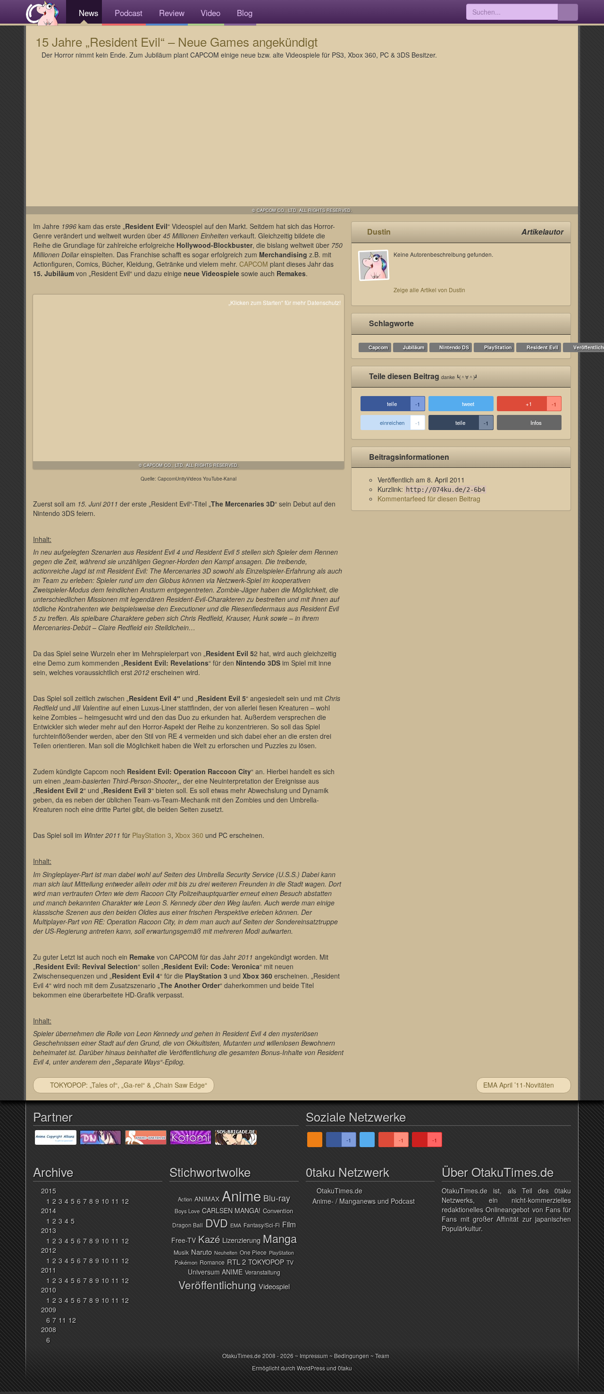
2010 (48, 1289)
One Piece (253, 1252)
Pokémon (186, 1262)
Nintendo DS (454, 347)
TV (290, 1262)
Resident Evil (542, 347)
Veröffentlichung (217, 1284)
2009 (48, 1309)
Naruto (201, 1252)
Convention (278, 1210)
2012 (48, 1250)
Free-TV (183, 1240)
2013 (48, 1230)
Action (185, 1199)
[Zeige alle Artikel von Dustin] (376, 274)
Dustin (379, 231)
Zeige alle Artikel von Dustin (429, 290)
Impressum (314, 1356)
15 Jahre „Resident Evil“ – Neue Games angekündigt (176, 41)
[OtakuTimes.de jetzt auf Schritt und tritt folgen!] (367, 1139)
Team (382, 1356)
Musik (181, 1252)
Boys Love (187, 1211)
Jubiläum (413, 347)
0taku (345, 1368)
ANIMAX (206, 1198)
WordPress (311, 1368)
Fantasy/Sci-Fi (261, 1225)
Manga (280, 1238)
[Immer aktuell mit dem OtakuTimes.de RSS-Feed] (314, 1139)
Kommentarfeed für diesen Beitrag (429, 498)
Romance (212, 1262)
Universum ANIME (215, 1271)
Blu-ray (276, 1197)
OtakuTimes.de (42, 12)
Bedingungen (351, 1356)
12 (125, 1201)
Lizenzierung (241, 1240)
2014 (48, 1210)
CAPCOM (253, 264)
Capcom (378, 347)
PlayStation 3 (151, 835)
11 (115, 1201)
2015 (48, 1190)
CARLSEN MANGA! (231, 1210)
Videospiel (274, 1286)
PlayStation (498, 347)
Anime (241, 1195)
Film (289, 1224)
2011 (48, 1270)
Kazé (209, 1239)
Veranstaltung (262, 1272)
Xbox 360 (189, 835)
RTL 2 (236, 1262)
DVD (216, 1223)
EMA (235, 1225)
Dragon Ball (187, 1225)
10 (105, 1201)
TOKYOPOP (266, 1262)
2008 (48, 1329)
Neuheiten (225, 1252)
